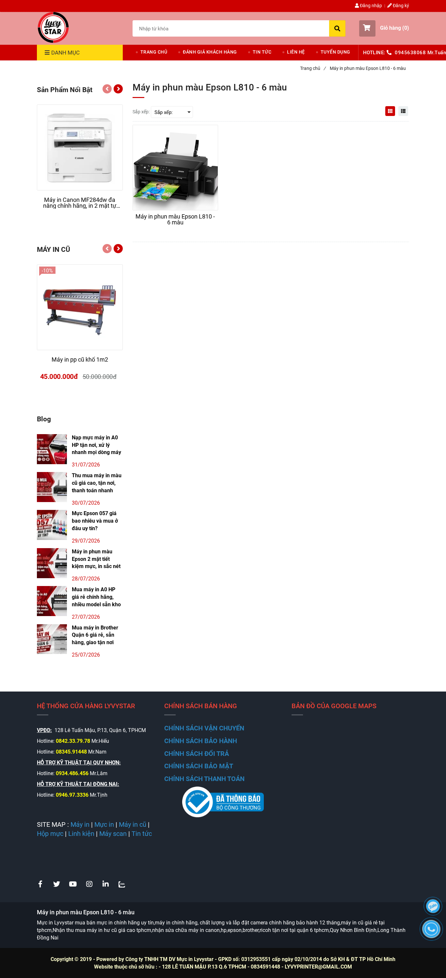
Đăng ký (400, 5)
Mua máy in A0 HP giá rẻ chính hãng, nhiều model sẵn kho (96, 597)
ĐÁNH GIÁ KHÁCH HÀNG (210, 52)
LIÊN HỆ (296, 52)
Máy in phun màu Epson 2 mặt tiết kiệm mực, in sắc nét (96, 559)
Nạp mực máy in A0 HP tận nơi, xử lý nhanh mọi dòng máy (96, 445)
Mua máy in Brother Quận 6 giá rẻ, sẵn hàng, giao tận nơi (95, 635)
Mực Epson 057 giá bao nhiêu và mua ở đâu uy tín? (95, 520)
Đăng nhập (370, 5)
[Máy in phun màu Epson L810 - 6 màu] (53, 27)
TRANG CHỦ (153, 52)
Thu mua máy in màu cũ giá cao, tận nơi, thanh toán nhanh (96, 483)
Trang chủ (313, 68)
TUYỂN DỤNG (335, 52)
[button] (384, 28)
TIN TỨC (262, 52)
